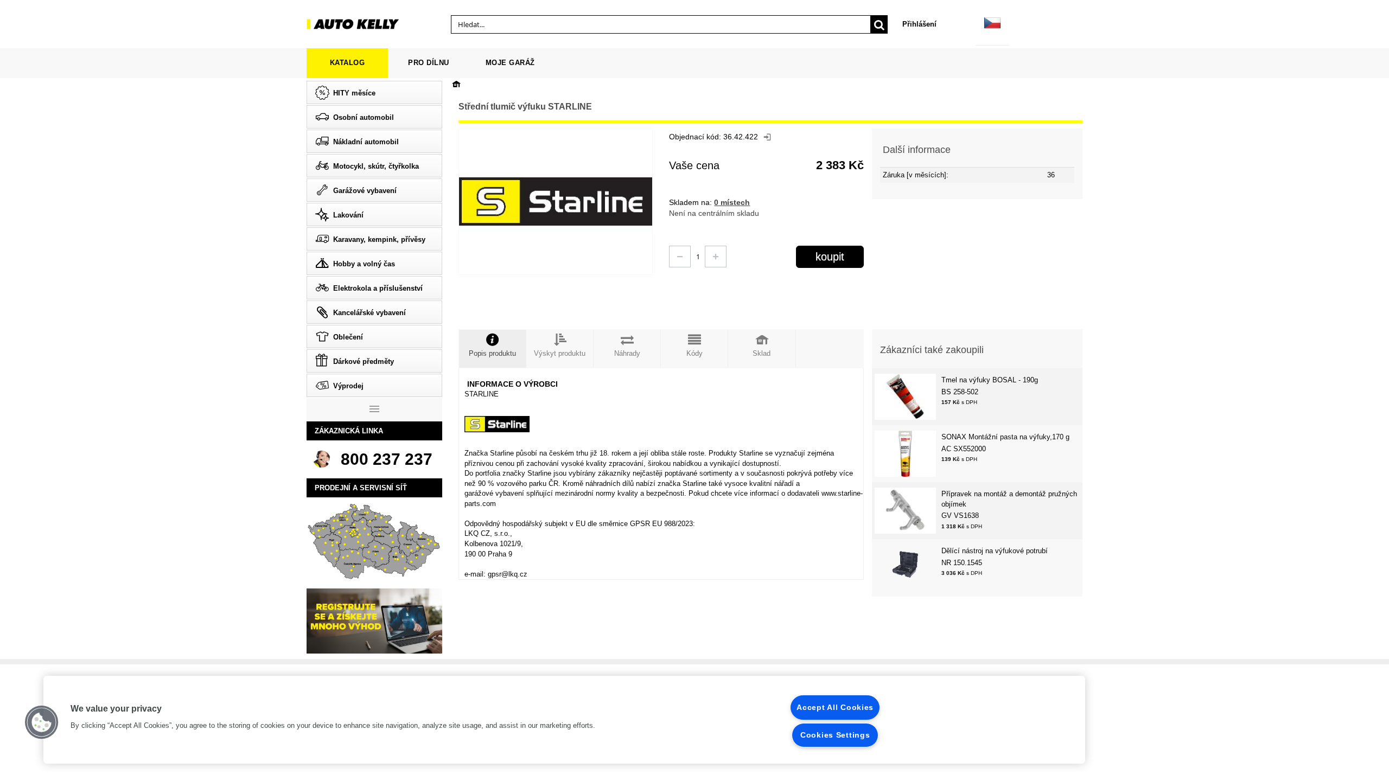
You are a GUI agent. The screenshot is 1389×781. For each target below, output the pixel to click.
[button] (41, 722)
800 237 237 (386, 459)
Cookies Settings (835, 735)
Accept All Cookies (835, 707)
